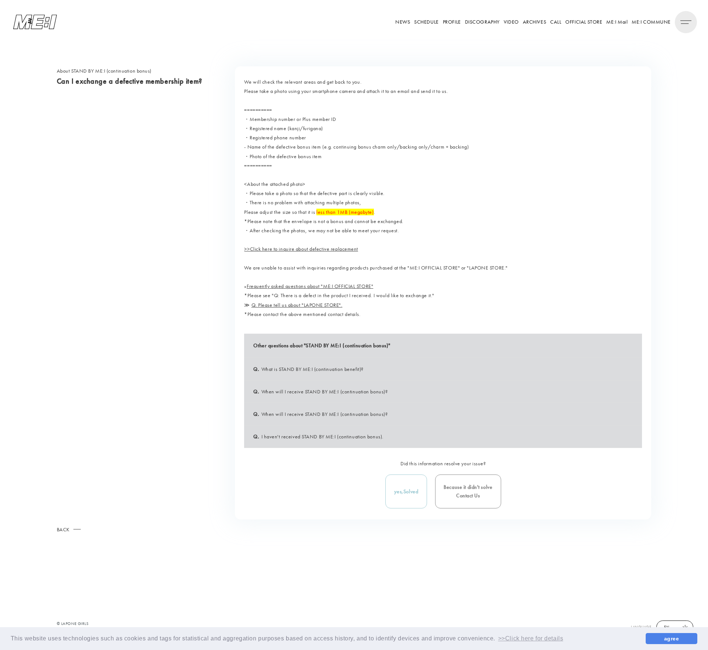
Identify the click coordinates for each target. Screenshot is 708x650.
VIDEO (511, 21)
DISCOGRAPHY (482, 21)
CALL (555, 21)
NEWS (402, 21)
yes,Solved (406, 491)
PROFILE (452, 21)
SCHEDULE (426, 21)
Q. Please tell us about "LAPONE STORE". (297, 305)
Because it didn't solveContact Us (468, 491)
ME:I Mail (617, 21)
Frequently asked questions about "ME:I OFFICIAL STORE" (310, 286)
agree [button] (671, 639)
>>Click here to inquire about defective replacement (301, 249)
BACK (63, 529)
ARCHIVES (534, 21)
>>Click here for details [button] (530, 638)
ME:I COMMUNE (651, 21)
